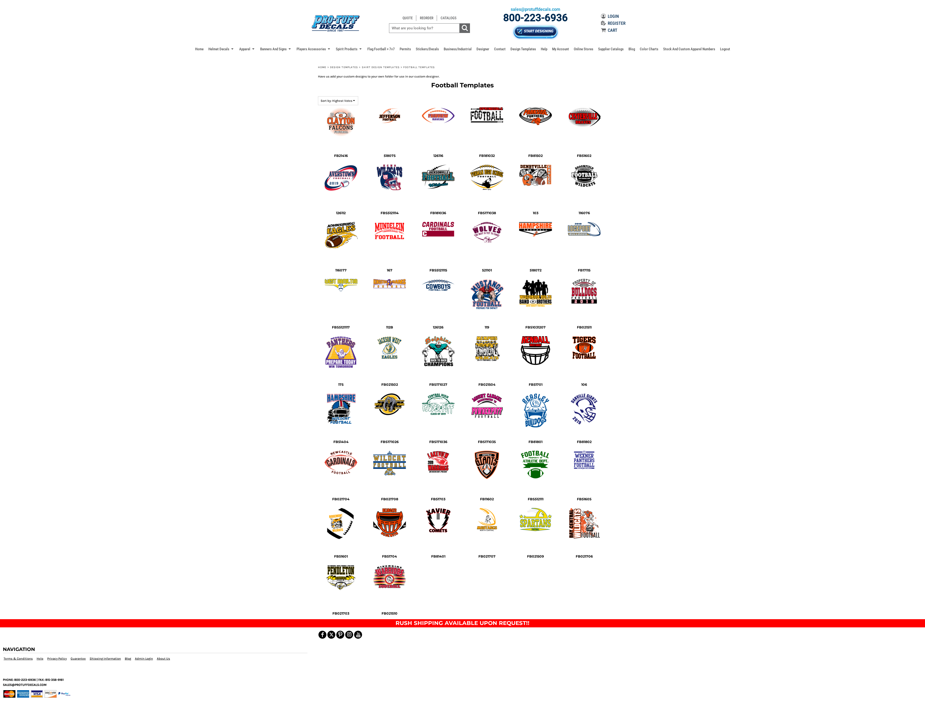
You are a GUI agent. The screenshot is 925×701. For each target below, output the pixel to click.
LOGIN (613, 16)
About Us (163, 658)
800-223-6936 (535, 18)
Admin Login (144, 658)
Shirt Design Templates (381, 67)
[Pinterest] (340, 635)
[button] (221, 49)
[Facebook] (322, 635)
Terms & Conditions (18, 658)
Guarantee (78, 658)
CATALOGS (448, 18)
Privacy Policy (57, 658)
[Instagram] (349, 635)
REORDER (426, 18)
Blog (128, 658)
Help (40, 658)
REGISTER (617, 23)
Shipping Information (105, 658)
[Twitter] (331, 635)
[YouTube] (358, 635)
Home (322, 67)
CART (612, 30)
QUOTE (408, 18)
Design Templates (344, 67)
